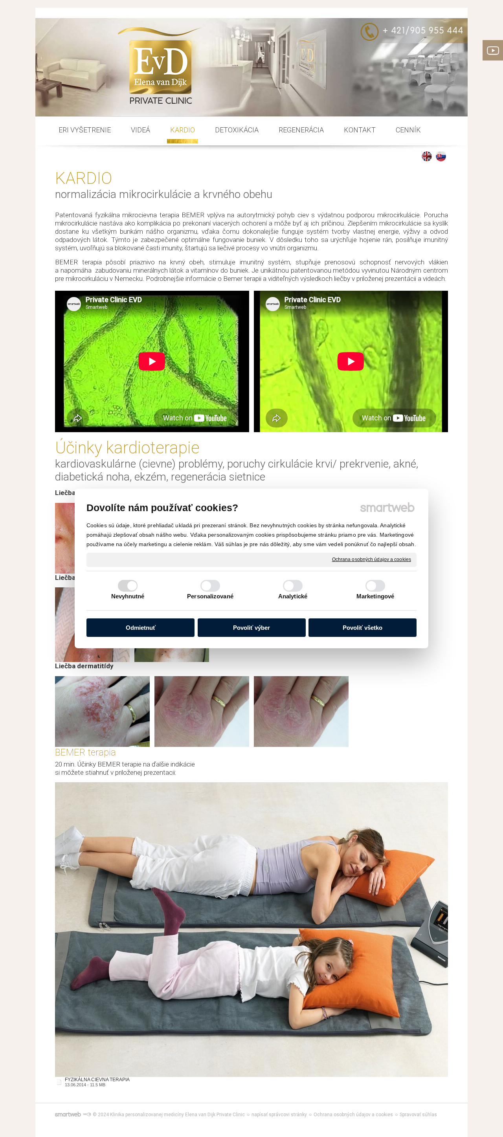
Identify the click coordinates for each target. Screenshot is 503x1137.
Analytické (292, 596)
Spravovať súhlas (418, 1114)
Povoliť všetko (362, 627)
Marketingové (375, 596)
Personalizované (210, 596)
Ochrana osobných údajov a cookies (371, 559)
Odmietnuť (141, 627)
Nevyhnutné (128, 596)
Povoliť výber (251, 627)
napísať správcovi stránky (279, 1114)
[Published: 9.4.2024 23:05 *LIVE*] (87, 1114)
